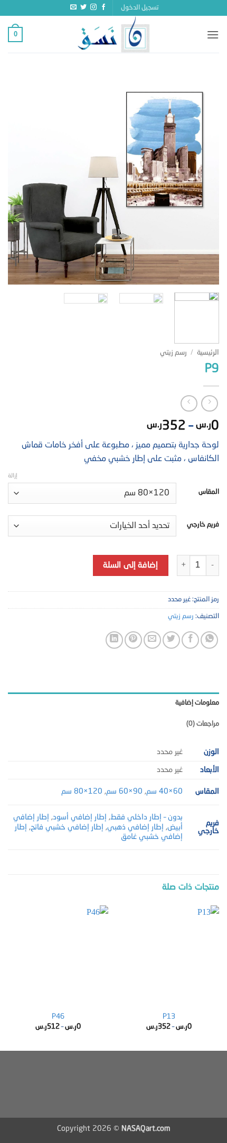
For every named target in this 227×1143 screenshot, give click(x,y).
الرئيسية (208, 352)
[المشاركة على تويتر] (171, 640)
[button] (140, 8)
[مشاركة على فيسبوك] (190, 640)
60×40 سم (164, 791)
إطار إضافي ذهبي (135, 827)
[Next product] (209, 403)
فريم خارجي (203, 524)
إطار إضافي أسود (80, 817)
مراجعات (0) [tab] (202, 723)
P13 (169, 1016)
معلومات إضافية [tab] (197, 702)
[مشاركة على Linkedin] (114, 640)
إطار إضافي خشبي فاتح (67, 827)
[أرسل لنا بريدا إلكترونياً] (73, 7)
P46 (58, 1016)
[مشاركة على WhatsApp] (209, 640)
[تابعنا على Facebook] (103, 7)
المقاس (208, 492)
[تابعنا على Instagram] (93, 7)
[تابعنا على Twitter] (83, 7)
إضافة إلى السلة (130, 565)
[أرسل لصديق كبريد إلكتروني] (152, 640)
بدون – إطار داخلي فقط (146, 817)
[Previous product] (189, 403)
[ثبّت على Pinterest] (133, 640)
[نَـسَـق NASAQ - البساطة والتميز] (113, 34)
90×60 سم (124, 791)
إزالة (12, 476)
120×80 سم (81, 791)
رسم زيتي (173, 352)
